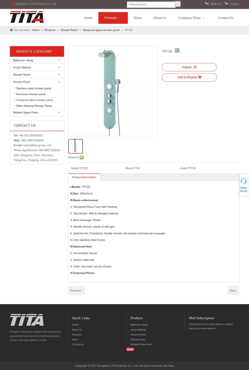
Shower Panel (21, 81)
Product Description (84, 177)
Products (77, 334)
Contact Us (78, 344)
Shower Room (22, 74)
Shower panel (138, 339)
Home (75, 324)
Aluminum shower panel (31, 94)
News (75, 339)
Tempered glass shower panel (34, 100)
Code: (184, 168)
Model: (75, 168)
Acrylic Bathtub (22, 67)
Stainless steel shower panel (33, 88)
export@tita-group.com (37, 145)
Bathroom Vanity (23, 60)
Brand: (130, 168)
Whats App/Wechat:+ (26, 150)
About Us (77, 329)
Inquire (187, 67)
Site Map (168, 365)
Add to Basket (187, 77)
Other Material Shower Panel (34, 105)
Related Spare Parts (25, 112)
